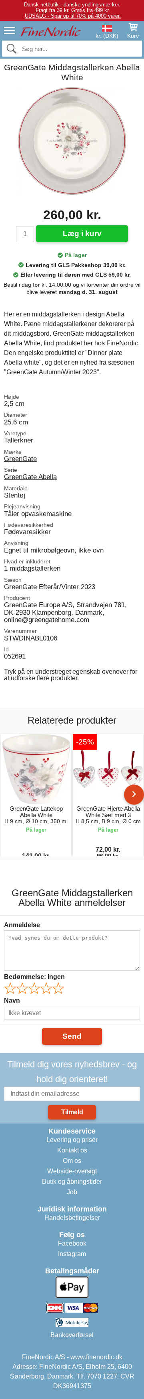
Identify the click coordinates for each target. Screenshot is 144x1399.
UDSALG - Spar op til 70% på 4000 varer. (73, 16)
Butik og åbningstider (72, 1181)
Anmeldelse (22, 925)
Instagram (72, 1253)
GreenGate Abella (30, 477)
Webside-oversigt (72, 1171)
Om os (72, 1160)
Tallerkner (18, 440)
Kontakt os (72, 1150)
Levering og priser (72, 1139)
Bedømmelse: (34, 976)
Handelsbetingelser (72, 1217)
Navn (12, 1000)
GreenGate (20, 459)
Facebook (72, 1243)
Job (72, 1192)
